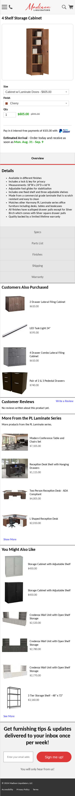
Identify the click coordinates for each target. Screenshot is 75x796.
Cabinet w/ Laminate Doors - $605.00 (28, 91)
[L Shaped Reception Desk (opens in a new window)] (15, 528)
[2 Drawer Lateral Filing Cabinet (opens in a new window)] (15, 314)
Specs (37, 232)
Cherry (13, 103)
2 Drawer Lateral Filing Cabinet (47, 302)
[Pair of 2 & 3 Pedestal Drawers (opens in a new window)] (15, 394)
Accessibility (7, 789)
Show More (9, 539)
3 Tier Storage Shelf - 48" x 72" (45, 695)
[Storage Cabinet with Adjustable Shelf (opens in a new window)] (13, 578)
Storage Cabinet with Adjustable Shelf (49, 564)
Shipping (37, 266)
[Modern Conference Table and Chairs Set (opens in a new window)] (15, 450)
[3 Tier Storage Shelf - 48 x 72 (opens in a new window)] (14, 709)
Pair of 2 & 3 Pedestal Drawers (47, 381)
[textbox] (18, 757)
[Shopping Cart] (70, 8)
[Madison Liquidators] (38, 10)
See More (8, 716)
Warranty (37, 277)
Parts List (37, 243)
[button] (54, 757)
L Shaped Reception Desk (44, 519)
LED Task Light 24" (40, 328)
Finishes (37, 254)
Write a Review (64, 401)
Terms (35, 789)
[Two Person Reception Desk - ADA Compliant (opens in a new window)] (15, 499)
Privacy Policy (23, 789)
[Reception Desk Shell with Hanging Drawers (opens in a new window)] (15, 477)
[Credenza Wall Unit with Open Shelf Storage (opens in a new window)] (15, 626)
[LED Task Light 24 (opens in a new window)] (15, 337)
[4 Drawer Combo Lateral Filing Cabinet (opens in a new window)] (15, 367)
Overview (37, 158)
